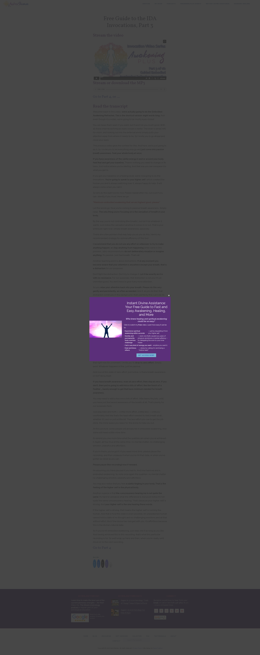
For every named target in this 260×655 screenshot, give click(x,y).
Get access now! (146, 355)
